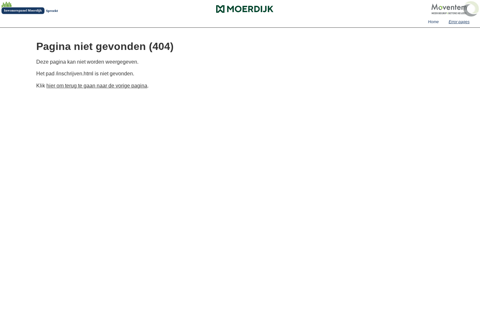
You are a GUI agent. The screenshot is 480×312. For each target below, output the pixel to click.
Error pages (459, 22)
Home (433, 22)
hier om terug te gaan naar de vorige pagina (96, 85)
